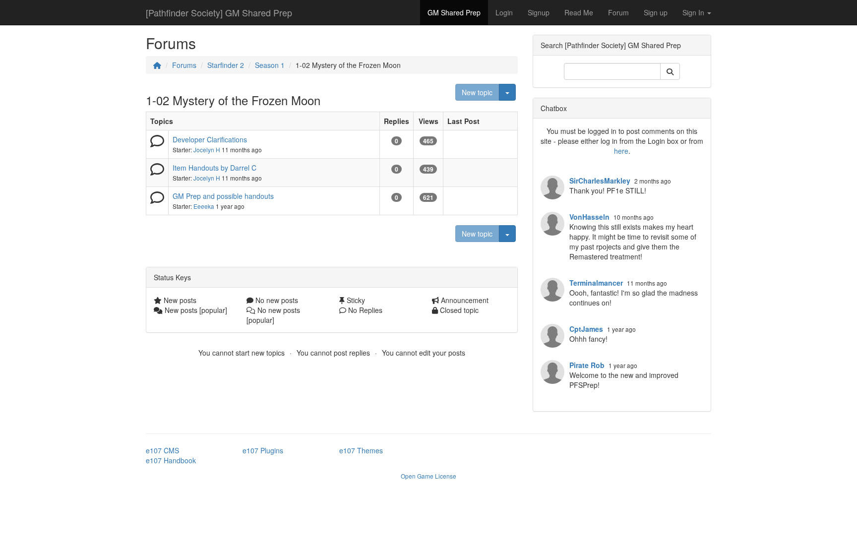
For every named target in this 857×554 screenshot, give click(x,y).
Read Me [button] (578, 12)
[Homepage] (157, 65)
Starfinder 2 (225, 65)
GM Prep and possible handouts (223, 196)
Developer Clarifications (210, 139)
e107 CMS (162, 450)
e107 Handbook (171, 460)
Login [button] (504, 12)
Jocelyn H (206, 149)
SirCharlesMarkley (599, 180)
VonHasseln (589, 217)
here (621, 151)
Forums (184, 65)
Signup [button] (539, 12)
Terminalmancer (596, 283)
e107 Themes (361, 450)
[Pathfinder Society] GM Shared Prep (219, 12)
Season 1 (270, 65)
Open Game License (428, 476)
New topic (477, 92)
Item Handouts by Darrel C (214, 168)
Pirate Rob (587, 365)
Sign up (656, 12)
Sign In (694, 12)
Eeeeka (203, 206)
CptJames (586, 329)
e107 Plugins (263, 450)
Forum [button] (618, 12)
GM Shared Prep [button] (454, 12)
